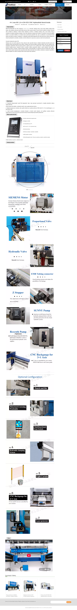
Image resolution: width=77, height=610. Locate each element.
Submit (60, 50)
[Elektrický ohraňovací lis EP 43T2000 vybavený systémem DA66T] (30, 586)
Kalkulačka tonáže (52, 1)
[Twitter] (32, 1)
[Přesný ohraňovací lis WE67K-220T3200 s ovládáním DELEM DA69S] (12, 586)
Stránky (43, 24)
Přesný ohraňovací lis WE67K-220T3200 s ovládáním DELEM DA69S (11, 596)
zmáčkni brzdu (26, 28)
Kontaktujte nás (33, 601)
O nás (9, 601)
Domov (6, 601)
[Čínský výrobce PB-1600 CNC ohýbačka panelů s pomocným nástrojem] (47, 586)
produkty (12, 601)
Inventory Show (60, 29)
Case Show (59, 24)
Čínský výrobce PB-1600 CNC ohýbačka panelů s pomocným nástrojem (46, 596)
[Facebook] (28, 1)
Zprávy (16, 601)
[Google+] (30, 1)
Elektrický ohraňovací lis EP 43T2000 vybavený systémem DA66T (28, 596)
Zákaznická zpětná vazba (62, 31)
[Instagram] (35, 1)
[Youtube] (33, 1)
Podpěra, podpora (21, 601)
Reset (67, 50)
